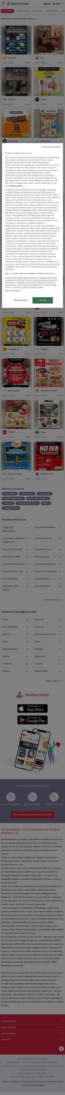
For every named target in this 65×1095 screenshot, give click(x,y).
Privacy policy (17, 185)
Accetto (42, 300)
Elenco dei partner (13, 290)
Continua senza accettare (51, 147)
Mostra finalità (20, 300)
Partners (26, 210)
